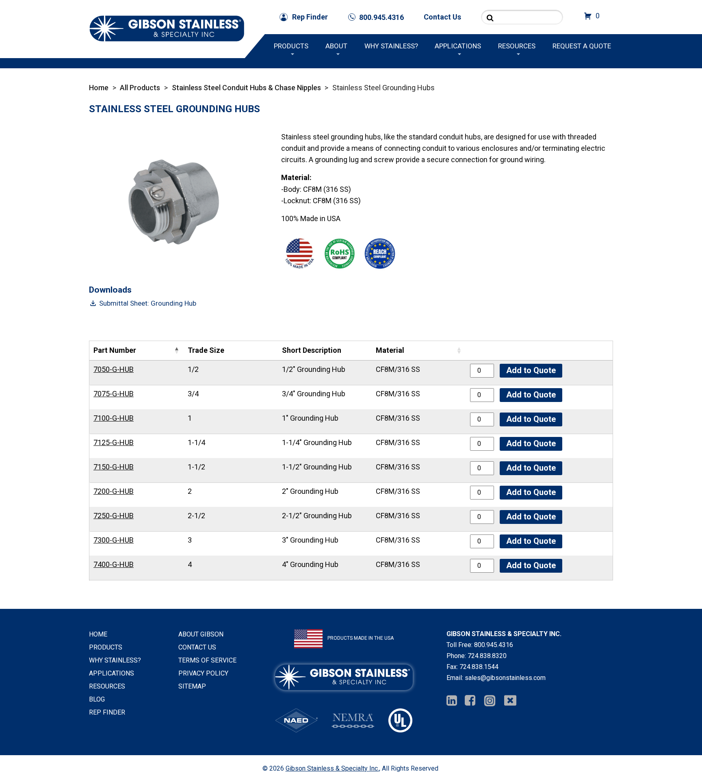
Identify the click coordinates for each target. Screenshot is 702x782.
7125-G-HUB (113, 442)
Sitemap (192, 686)
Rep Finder (310, 17)
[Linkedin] (451, 701)
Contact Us (442, 17)
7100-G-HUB (113, 418)
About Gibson (200, 634)
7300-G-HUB (113, 540)
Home (98, 87)
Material (390, 350)
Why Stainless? (391, 46)
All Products (140, 87)
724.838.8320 (487, 656)
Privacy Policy (203, 673)
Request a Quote (581, 46)
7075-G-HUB (113, 393)
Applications (458, 46)
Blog (97, 699)
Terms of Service (207, 660)
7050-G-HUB (113, 369)
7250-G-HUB (113, 515)
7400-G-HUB (113, 564)
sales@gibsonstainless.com (505, 678)
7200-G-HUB (113, 491)
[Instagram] (489, 701)
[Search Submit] (490, 18)
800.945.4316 (493, 645)
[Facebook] (470, 701)
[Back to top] (674, 754)
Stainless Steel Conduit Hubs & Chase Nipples (246, 87)
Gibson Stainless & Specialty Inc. (332, 768)
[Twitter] (510, 701)
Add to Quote (531, 370)
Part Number (114, 350)
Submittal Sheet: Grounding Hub (147, 303)
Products (291, 46)
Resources (516, 46)
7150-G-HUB (113, 467)
